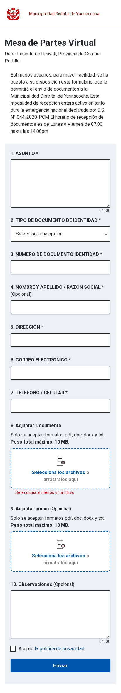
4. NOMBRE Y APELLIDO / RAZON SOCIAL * (57, 290)
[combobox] (60, 234)
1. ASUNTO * (24, 153)
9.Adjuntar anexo (41, 509)
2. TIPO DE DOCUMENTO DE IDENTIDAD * (56, 220)
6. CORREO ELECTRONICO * (41, 360)
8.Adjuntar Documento (36, 425)
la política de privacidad (59, 648)
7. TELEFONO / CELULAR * (39, 392)
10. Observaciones (42, 584)
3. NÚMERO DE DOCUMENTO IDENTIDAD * (56, 254)
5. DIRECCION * (27, 327)
